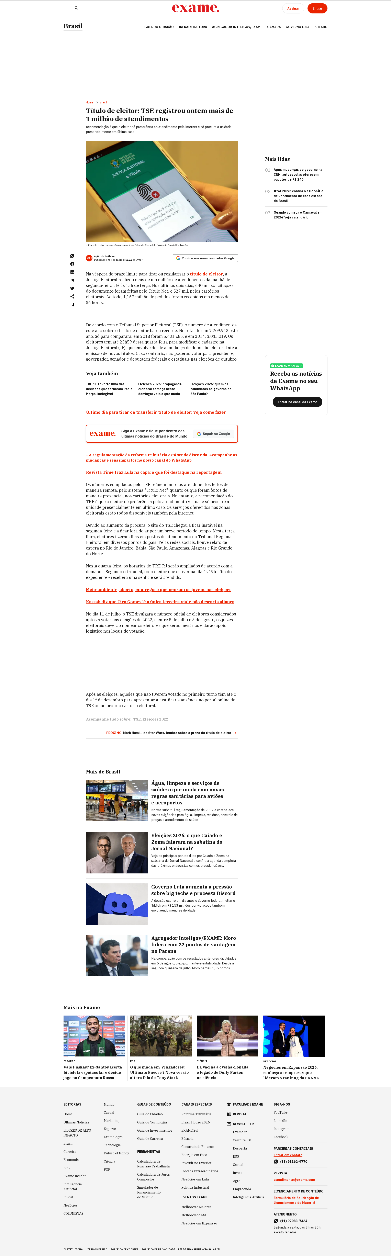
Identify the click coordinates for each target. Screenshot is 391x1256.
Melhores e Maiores (196, 1207)
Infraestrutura (193, 27)
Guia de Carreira (150, 1138)
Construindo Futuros (197, 1147)
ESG (67, 1168)
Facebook (281, 1137)
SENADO (320, 27)
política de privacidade (158, 1249)
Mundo (109, 1104)
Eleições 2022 (155, 719)
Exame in (240, 1132)
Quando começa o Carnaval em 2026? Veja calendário (298, 214)
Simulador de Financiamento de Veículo (149, 1192)
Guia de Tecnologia (152, 1122)
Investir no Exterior (196, 1163)
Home (89, 102)
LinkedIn (280, 1121)
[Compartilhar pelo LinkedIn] (72, 272)
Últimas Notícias (76, 1122)
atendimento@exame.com (294, 1180)
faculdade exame (248, 1104)
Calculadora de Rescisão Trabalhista (153, 1163)
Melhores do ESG (194, 1215)
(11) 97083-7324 (293, 1221)
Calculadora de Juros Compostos (153, 1176)
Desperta (240, 1148)
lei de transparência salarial (199, 1249)
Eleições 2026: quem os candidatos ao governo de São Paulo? (211, 389)
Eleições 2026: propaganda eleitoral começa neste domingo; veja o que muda (159, 389)
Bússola (187, 1138)
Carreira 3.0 (242, 1140)
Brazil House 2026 (195, 1122)
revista (239, 1114)
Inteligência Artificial (73, 1186)
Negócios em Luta (195, 1179)
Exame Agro (113, 1137)
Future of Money (116, 1153)
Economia (71, 1160)
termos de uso (97, 1249)
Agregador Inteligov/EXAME (237, 27)
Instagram (282, 1129)
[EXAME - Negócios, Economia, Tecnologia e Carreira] (195, 8)
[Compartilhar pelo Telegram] (72, 280)
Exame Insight (75, 1176)
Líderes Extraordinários (199, 1171)
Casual (109, 1112)
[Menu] (67, 8)
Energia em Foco (194, 1155)
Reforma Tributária (196, 1114)
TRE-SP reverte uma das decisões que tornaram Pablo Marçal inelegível (109, 389)
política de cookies (124, 1249)
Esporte (110, 1129)
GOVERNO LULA (298, 27)
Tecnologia (112, 1145)
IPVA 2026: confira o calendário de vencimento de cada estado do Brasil (298, 196)
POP (107, 1169)
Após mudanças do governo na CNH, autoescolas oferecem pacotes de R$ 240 (298, 174)
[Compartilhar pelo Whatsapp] (72, 255)
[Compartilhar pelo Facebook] (72, 263)
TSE (137, 719)
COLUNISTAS (73, 1213)
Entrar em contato (288, 1155)
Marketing (112, 1121)
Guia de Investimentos (154, 1130)
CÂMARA (274, 27)
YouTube (281, 1112)
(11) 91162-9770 (293, 1161)
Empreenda (242, 1189)
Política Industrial (195, 1187)
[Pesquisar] (76, 8)
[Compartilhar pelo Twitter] (72, 288)
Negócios (71, 1205)
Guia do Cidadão (159, 27)
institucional (74, 1249)
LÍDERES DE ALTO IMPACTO (77, 1132)
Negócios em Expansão (199, 1223)
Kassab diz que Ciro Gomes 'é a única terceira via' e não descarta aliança (160, 601)
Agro (236, 1181)
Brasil (73, 26)
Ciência (109, 1161)
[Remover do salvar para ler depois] (72, 304)
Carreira (70, 1152)
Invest (68, 1197)
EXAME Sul (189, 1130)
